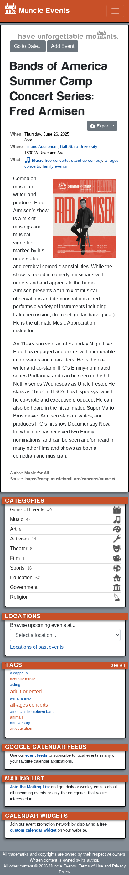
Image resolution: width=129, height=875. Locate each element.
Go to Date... (28, 46)
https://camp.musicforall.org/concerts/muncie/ (70, 479)
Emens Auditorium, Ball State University (60, 146)
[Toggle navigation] (115, 11)
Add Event (62, 46)
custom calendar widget (33, 830)
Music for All (36, 473)
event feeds (36, 755)
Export (103, 125)
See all (118, 665)
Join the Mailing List (30, 787)
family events (55, 166)
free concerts (57, 160)
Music (38, 160)
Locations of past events (37, 647)
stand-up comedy (86, 160)
